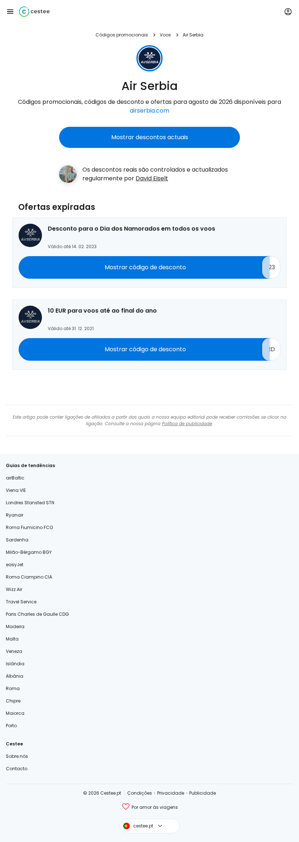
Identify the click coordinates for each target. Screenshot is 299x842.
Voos (165, 35)
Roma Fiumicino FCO (29, 527)
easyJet (14, 564)
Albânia (14, 676)
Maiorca (15, 713)
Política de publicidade (187, 423)
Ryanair (14, 515)
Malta (12, 639)
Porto (11, 725)
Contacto (16, 768)
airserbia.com (149, 110)
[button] (10, 11)
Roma (13, 688)
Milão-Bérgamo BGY (29, 552)
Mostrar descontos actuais (149, 137)
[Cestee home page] (34, 11)
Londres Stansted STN (30, 503)
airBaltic (15, 478)
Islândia (15, 664)
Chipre (13, 701)
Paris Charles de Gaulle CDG (37, 614)
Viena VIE (16, 490)
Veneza (14, 651)
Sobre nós (17, 756)
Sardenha (17, 540)
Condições (139, 793)
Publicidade (202, 793)
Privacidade (170, 793)
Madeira (15, 626)
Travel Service (21, 602)
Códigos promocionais (122, 35)
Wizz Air (14, 589)
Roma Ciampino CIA (29, 577)
